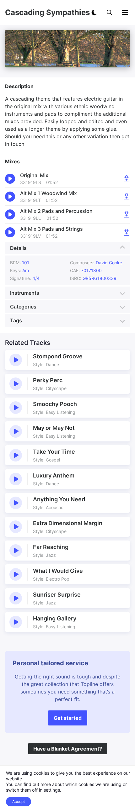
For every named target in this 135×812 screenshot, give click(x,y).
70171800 (91, 270)
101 (25, 262)
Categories (23, 306)
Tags (16, 320)
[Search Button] (109, 12)
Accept (18, 801)
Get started (68, 718)
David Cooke (109, 262)
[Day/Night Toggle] (94, 12)
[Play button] (15, 360)
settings (52, 790)
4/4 (36, 278)
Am (25, 270)
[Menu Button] (125, 12)
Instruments (24, 293)
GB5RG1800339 (99, 278)
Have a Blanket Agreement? (67, 749)
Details (18, 248)
